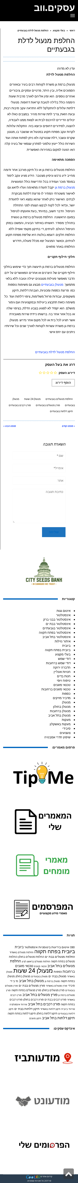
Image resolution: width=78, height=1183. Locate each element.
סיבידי (66, 728)
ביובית (66, 646)
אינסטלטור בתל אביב (56, 637)
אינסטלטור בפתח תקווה (55, 632)
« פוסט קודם (68, 426)
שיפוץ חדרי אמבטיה (57, 737)
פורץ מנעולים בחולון (53, 990)
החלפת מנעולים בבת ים (60, 956)
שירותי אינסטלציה (18, 1004)
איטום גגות (64, 611)
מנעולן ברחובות (60, 711)
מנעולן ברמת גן (65, 187)
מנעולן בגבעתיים (52, 285)
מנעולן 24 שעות (32, 399)
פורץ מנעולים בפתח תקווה (26, 990)
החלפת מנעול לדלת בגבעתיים (55, 352)
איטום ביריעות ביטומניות (53, 947)
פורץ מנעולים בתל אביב (39, 995)
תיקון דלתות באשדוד (50, 1009)
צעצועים (65, 733)
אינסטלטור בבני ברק (57, 619)
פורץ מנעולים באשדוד (56, 986)
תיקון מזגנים (35, 1018)
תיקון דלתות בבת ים (27, 1008)
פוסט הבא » (9, 426)
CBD (72, 947)
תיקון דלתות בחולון (47, 1013)
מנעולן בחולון (62, 707)
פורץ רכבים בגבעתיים (20, 405)
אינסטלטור (63, 615)
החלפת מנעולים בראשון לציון (36, 961)
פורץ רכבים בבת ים (55, 999)
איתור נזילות (63, 641)
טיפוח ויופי (64, 680)
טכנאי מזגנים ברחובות (56, 689)
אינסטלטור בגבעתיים (57, 628)
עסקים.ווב (54, 7)
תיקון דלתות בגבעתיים (61, 411)
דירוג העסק (67, 373)
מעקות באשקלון (60, 724)
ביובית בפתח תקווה (58, 650)
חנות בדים (64, 676)
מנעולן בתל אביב (59, 715)
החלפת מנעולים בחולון (31, 956)
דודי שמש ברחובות (58, 663)
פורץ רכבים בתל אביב (44, 1004)
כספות (66, 694)
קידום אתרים (46, 1176)
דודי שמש (64, 659)
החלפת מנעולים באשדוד (21, 952)
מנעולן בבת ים (57, 976)
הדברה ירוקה (62, 667)
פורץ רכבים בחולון (33, 999)
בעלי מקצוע (63, 654)
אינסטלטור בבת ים (58, 624)
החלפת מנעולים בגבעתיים (59, 399)
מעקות (66, 720)
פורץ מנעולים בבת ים (32, 985)
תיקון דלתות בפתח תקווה (22, 1013)
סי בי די (14, 981)
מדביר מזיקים (62, 698)
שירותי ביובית (68, 1009)
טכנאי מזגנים (62, 685)
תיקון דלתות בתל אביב (58, 1018)
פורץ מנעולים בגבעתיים (48, 405)
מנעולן (66, 702)
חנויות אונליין (62, 672)
